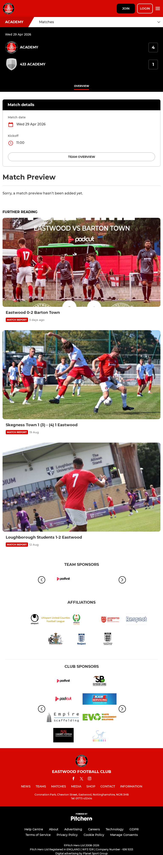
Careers (94, 829)
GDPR (134, 829)
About (53, 829)
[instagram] (89, 779)
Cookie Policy (94, 835)
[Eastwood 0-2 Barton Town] (81, 262)
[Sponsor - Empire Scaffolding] (63, 718)
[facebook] (73, 779)
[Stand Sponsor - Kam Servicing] (100, 700)
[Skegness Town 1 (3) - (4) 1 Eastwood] (81, 374)
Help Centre (33, 829)
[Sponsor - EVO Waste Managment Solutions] (100, 718)
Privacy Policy (67, 835)
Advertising (73, 829)
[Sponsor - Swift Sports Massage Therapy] (100, 736)
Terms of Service (38, 835)
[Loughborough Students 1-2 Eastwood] (81, 487)
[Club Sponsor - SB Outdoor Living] (100, 682)
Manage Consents (124, 835)
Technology (115, 829)
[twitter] (81, 779)
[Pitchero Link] (81, 820)
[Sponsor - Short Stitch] (63, 736)
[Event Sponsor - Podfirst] (63, 580)
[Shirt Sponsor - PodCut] (63, 700)
